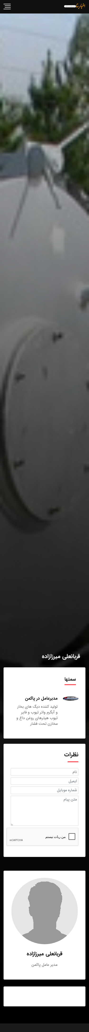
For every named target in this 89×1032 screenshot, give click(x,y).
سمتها (70, 679)
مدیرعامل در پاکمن (41, 698)
